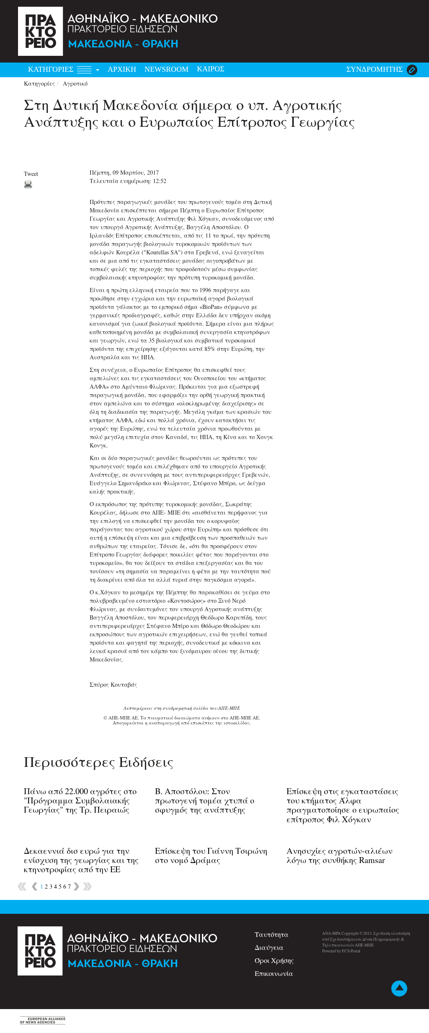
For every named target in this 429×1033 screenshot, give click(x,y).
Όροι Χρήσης (274, 960)
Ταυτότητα (272, 934)
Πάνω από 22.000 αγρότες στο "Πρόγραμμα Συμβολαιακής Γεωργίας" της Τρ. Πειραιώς (80, 800)
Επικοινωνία (274, 973)
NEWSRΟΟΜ (167, 69)
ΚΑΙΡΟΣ (210, 69)
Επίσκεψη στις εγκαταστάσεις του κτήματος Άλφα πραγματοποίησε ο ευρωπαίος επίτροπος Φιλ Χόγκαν (343, 805)
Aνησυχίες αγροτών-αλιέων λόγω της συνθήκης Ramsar (340, 855)
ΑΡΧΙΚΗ (122, 69)
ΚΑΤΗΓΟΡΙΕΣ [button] (51, 69)
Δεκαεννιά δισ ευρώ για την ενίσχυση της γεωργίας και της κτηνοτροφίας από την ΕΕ (81, 860)
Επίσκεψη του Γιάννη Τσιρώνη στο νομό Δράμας (211, 855)
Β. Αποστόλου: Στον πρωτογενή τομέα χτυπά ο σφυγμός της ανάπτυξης (204, 800)
